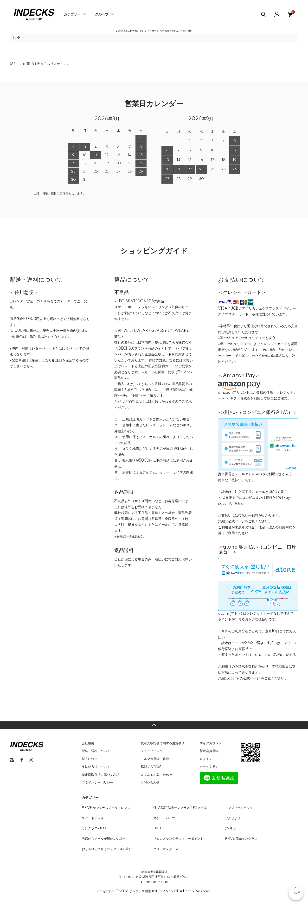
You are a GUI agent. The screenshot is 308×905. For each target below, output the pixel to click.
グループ (102, 14)
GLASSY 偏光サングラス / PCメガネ (180, 808)
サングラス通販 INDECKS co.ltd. (154, 891)
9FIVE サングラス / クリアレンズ (106, 808)
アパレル (231, 828)
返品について (91, 759)
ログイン (206, 759)
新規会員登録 (209, 751)
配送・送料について (96, 751)
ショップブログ (152, 751)
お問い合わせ (150, 782)
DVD (157, 828)
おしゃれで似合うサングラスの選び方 (108, 849)
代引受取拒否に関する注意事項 (163, 743)
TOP (16, 38)
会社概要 (88, 743)
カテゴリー (72, 14)
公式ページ (236, 521)
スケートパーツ (164, 818)
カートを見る (209, 767)
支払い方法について (96, 767)
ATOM (155, 767)
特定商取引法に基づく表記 (100, 775)
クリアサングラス (165, 849)
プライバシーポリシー (97, 782)
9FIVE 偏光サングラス (241, 838)
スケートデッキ (93, 818)
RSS (144, 767)
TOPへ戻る (154, 725)
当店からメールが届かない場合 (104, 838)
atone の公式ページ (244, 678)
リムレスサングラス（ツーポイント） (179, 838)
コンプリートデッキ (239, 808)
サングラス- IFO (94, 828)
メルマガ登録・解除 (155, 759)
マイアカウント (211, 743)
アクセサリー (234, 818)
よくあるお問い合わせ (156, 775)
